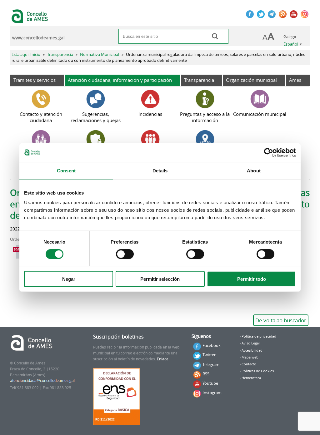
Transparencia (60, 54)
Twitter (209, 355)
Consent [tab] (66, 170)
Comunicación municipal (259, 114)
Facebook (211, 345)
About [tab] (254, 170)
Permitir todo (251, 279)
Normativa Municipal (99, 54)
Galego (289, 36)
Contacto (249, 364)
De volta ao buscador (280, 320)
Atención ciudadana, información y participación (120, 80)
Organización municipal (251, 80)
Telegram (210, 364)
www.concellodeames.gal (38, 38)
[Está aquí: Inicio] (30, 20)
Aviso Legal (251, 343)
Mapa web (250, 357)
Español (290, 44)
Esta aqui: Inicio (26, 54)
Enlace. (163, 359)
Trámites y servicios (34, 80)
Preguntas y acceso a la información (205, 117)
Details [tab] (160, 170)
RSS (205, 374)
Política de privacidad (259, 336)
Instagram (212, 392)
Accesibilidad (252, 350)
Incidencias (150, 114)
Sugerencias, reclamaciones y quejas (96, 117)
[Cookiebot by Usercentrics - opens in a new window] (268, 152)
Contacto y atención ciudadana (41, 117)
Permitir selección (160, 279)
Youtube (210, 383)
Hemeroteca (251, 378)
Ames (295, 80)
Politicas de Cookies (258, 371)
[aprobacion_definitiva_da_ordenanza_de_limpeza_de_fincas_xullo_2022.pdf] (18, 252)
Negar (68, 279)
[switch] (125, 254)
